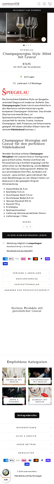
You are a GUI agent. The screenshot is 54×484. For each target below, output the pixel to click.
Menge (27, 222)
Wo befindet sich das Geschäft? (20, 251)
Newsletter (26, 453)
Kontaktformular (27, 284)
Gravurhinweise (27, 279)
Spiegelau (27, 50)
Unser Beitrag (26, 444)
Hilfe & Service (26, 436)
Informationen (26, 427)
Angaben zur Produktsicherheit (27, 290)
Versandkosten (34, 67)
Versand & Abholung (27, 273)
